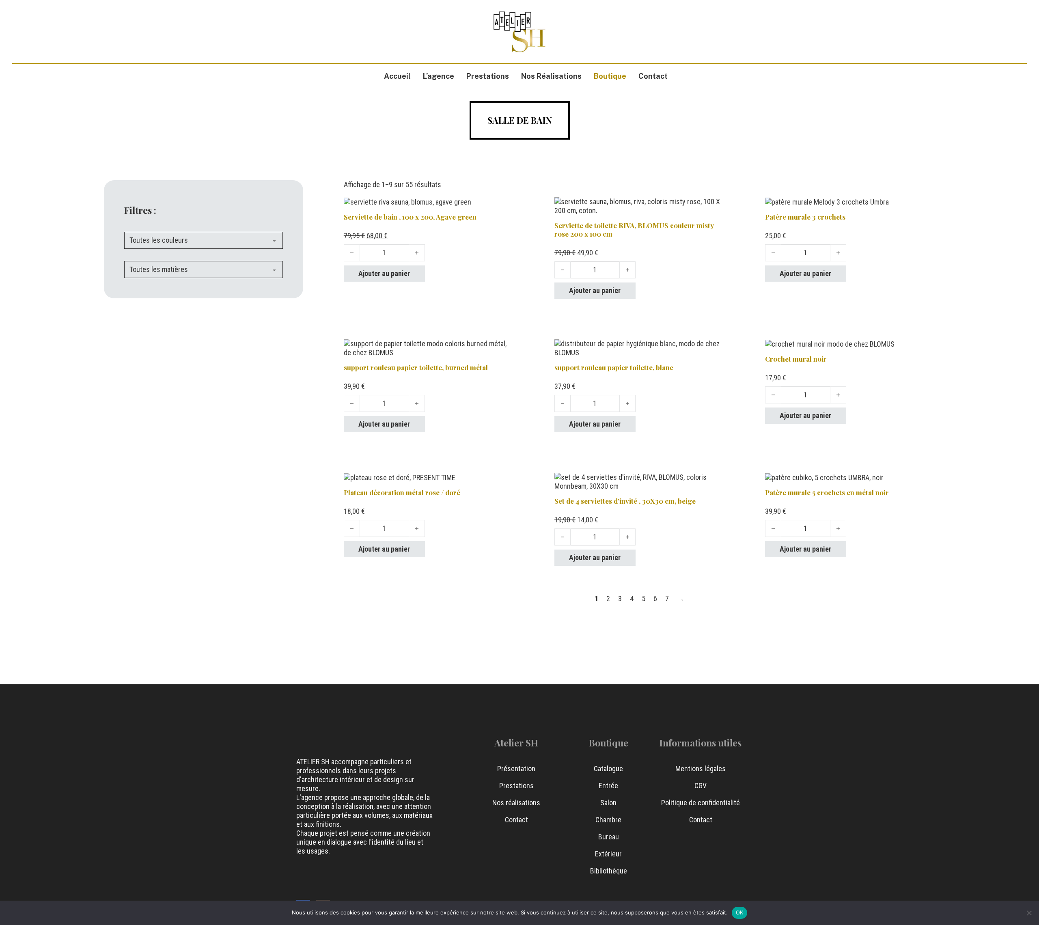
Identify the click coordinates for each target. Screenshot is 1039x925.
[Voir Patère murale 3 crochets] (827, 201)
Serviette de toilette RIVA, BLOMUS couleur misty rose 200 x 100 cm (634, 229)
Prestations (487, 76)
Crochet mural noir (796, 358)
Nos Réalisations (551, 76)
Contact (653, 76)
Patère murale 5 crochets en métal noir (827, 492)
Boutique (610, 76)
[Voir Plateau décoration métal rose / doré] (399, 477)
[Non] (1029, 913)
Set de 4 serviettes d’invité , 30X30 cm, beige (625, 500)
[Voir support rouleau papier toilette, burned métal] (429, 347)
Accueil (397, 76)
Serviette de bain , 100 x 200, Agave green (410, 216)
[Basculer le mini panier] (986, 31)
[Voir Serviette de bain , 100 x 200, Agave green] (407, 201)
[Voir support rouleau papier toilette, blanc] (639, 347)
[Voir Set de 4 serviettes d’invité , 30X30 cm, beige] (639, 481)
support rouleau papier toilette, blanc (613, 367)
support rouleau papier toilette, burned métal (416, 367)
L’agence (438, 76)
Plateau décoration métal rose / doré (402, 492)
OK (740, 912)
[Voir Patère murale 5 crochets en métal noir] (824, 477)
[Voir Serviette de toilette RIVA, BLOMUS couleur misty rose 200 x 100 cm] (639, 205)
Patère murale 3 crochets (805, 216)
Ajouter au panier (384, 273)
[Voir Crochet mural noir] (830, 343)
